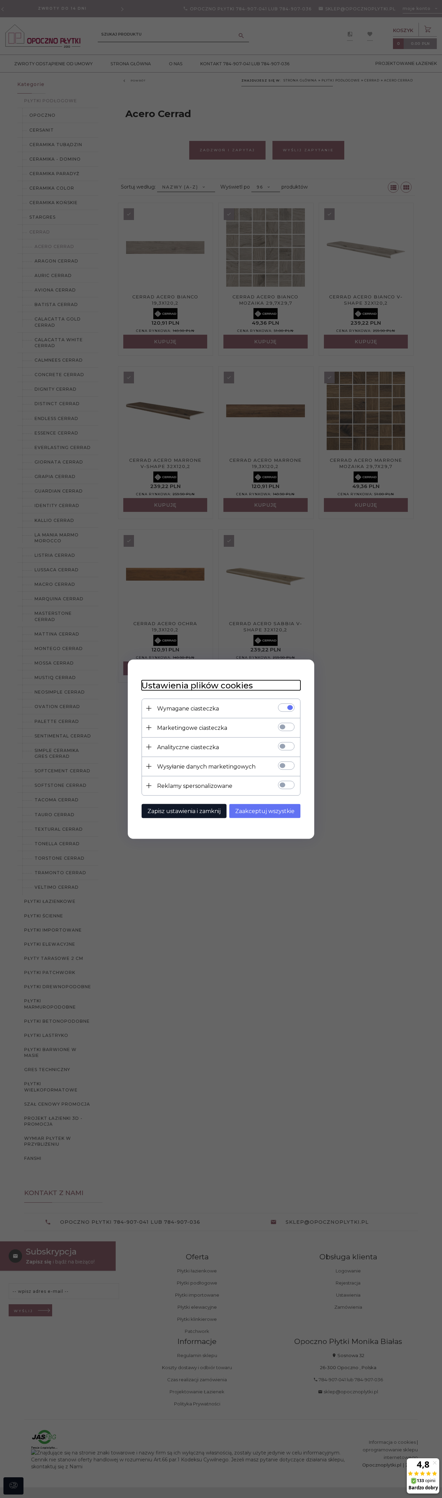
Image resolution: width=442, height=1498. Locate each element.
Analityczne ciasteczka (188, 747)
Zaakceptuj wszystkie (265, 811)
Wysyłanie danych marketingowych (206, 766)
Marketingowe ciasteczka (192, 727)
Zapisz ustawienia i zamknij (184, 811)
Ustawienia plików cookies (197, 685)
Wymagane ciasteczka (188, 708)
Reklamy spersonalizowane (194, 785)
